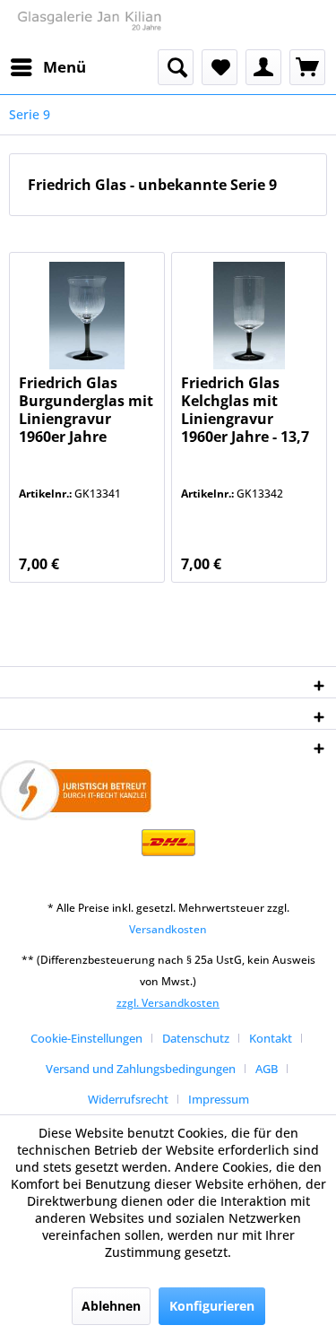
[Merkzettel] (219, 67)
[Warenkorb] (307, 67)
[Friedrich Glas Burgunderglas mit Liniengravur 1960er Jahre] (87, 315)
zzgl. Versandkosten (168, 1002)
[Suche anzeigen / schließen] (176, 67)
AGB (266, 1069)
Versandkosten (168, 929)
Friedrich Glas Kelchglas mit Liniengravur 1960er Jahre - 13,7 (245, 410)
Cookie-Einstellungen (86, 1038)
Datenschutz (195, 1038)
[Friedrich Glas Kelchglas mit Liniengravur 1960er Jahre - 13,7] (249, 315)
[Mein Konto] (263, 67)
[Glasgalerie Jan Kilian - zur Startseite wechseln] (88, 24)
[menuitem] (47, 67)
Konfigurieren (211, 1305)
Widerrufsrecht (128, 1099)
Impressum (218, 1099)
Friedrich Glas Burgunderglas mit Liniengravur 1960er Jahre (86, 410)
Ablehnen (111, 1305)
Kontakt (270, 1038)
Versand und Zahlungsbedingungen (141, 1069)
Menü (64, 66)
